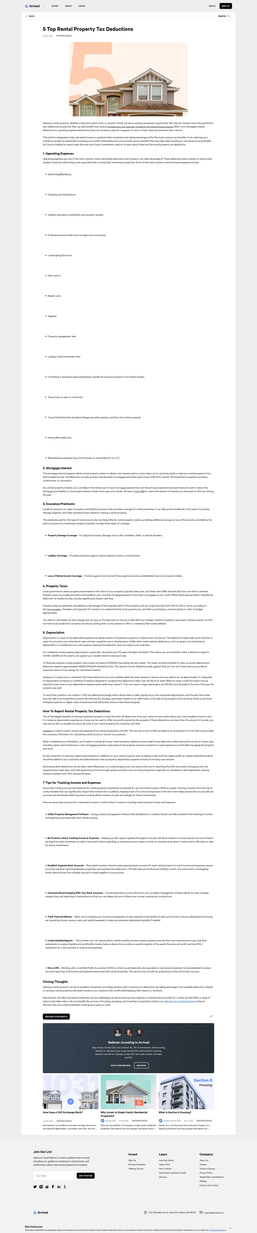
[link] (30, 16)
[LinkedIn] (59, 1187)
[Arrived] (32, 5)
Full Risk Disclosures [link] (217, 1230)
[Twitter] (35, 1187)
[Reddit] (47, 1187)
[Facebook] (53, 1187)
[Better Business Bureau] (65, 1187)
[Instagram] (41, 1187)
